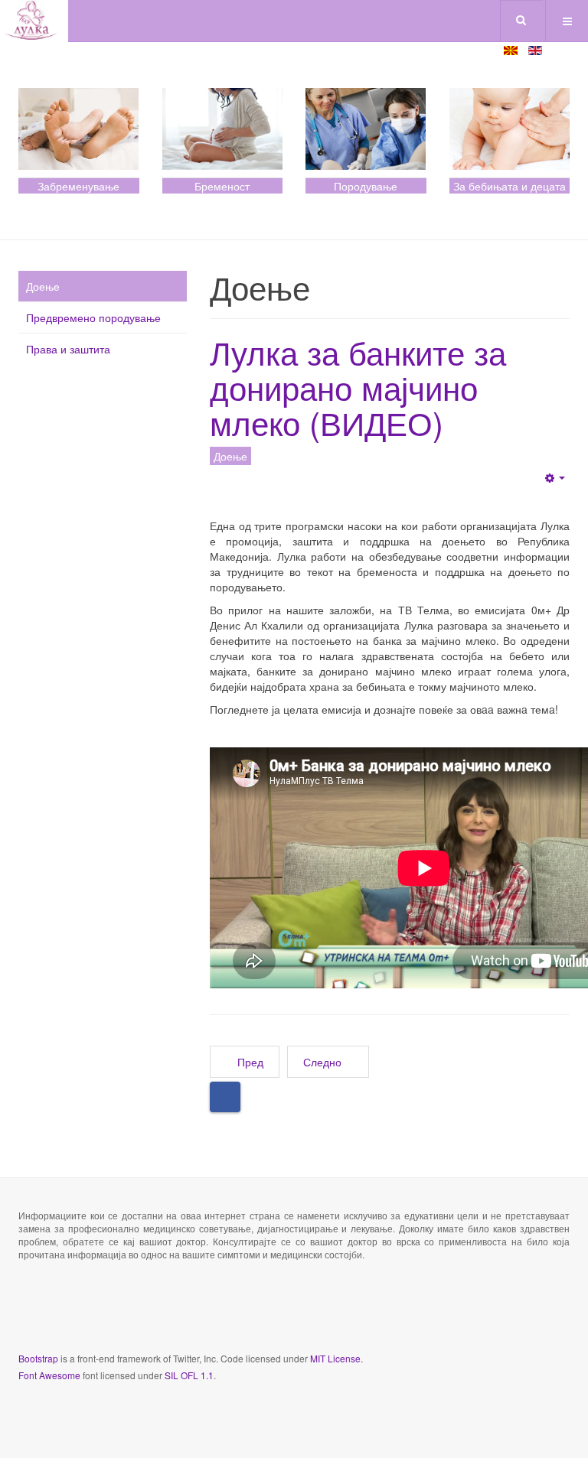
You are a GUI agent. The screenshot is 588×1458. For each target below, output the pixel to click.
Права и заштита (68, 348)
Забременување (78, 186)
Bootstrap (38, 1358)
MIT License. (336, 1358)
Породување (365, 186)
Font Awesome (49, 1375)
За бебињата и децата (509, 186)
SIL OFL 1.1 (189, 1375)
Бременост (222, 186)
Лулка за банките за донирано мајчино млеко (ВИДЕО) (358, 387)
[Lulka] (34, 21)
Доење (43, 286)
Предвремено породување (93, 317)
